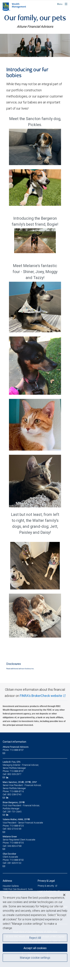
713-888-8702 (17, 859)
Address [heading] (7, 880)
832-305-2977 (14, 774)
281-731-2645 (14, 811)
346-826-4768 (14, 845)
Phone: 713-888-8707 (13, 749)
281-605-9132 (14, 862)
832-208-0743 (14, 794)
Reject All (35, 938)
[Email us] (4, 753)
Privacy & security (46, 885)
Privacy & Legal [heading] (46, 880)
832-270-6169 (14, 828)
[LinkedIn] (7, 777)
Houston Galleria (11, 885)
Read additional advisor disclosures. (20, 669)
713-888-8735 (17, 842)
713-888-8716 (17, 791)
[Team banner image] (35, 45)
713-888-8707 (17, 771)
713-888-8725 (17, 825)
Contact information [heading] (14, 741)
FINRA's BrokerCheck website (41, 696)
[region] (35, 929)
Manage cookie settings (35, 957)
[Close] (64, 895)
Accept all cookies (35, 948)
